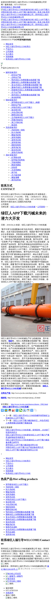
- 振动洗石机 (15, 150)
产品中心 (9, 49)
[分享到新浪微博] (13, 410)
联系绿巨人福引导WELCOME (18, 59)
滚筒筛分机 (10, 534)
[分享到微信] (20, 410)
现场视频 (9, 57)
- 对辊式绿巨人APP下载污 (21, 107)
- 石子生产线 (15, 92)
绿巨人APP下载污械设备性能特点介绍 (22, 450)
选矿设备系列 (11, 155)
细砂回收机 (10, 507)
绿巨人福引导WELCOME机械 (22, 207)
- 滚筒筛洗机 (15, 142)
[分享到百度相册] (28, 410)
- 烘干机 (13, 172)
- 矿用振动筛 (15, 157)
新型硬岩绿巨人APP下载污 (17, 484)
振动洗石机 (10, 522)
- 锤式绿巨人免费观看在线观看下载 (25, 95)
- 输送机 (13, 125)
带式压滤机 (10, 532)
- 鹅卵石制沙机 (16, 115)
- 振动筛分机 (15, 110)
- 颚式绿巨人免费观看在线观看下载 (25, 80)
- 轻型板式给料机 (17, 160)
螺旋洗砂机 (10, 492)
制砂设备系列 (11, 100)
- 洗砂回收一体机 (17, 130)
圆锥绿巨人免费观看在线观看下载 (20, 514)
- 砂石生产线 (15, 75)
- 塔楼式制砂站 (16, 120)
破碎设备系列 (11, 72)
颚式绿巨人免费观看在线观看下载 (20, 512)
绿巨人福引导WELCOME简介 (18, 47)
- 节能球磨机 (15, 162)
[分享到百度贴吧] (24, 410)
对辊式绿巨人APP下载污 (16, 499)
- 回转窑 (13, 167)
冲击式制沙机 (11, 504)
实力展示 (9, 54)
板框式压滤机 (11, 527)
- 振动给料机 (15, 97)
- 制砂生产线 (15, 105)
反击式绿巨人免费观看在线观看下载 (21, 529)
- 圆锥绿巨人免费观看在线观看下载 (25, 82)
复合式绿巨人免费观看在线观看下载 (21, 517)
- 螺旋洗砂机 (15, 135)
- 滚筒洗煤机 (15, 137)
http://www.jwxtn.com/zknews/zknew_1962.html (29, 404)
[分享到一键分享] (31, 410)
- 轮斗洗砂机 (15, 132)
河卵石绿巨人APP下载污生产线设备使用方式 (24, 447)
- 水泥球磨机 (15, 170)
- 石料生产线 (15, 77)
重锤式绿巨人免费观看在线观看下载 (21, 519)
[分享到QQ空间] (6, 410)
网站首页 (9, 44)
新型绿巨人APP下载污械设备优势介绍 (22, 445)
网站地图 (16, 7)
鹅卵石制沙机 (11, 509)
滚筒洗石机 (10, 497)
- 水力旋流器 (15, 175)
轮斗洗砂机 (10, 489)
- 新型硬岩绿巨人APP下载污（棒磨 (25, 102)
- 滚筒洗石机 (15, 140)
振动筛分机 (10, 502)
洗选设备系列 (11, 127)
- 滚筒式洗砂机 (16, 152)
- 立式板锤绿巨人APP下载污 (22, 117)
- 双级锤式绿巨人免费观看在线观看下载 (27, 90)
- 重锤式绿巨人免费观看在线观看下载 (26, 87)
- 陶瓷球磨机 (15, 165)
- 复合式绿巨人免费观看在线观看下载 (26, 85)
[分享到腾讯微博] (17, 410)
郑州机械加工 (6, 7)
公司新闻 (9, 52)
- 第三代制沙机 (16, 122)
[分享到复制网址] (35, 410)
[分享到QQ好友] (9, 410)
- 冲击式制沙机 (16, 112)
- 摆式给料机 (15, 180)
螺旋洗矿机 (10, 524)
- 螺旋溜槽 (14, 177)
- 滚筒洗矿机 (15, 147)
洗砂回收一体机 (12, 487)
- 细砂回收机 (15, 145)
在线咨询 (9, 593)
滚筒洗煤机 (10, 494)
